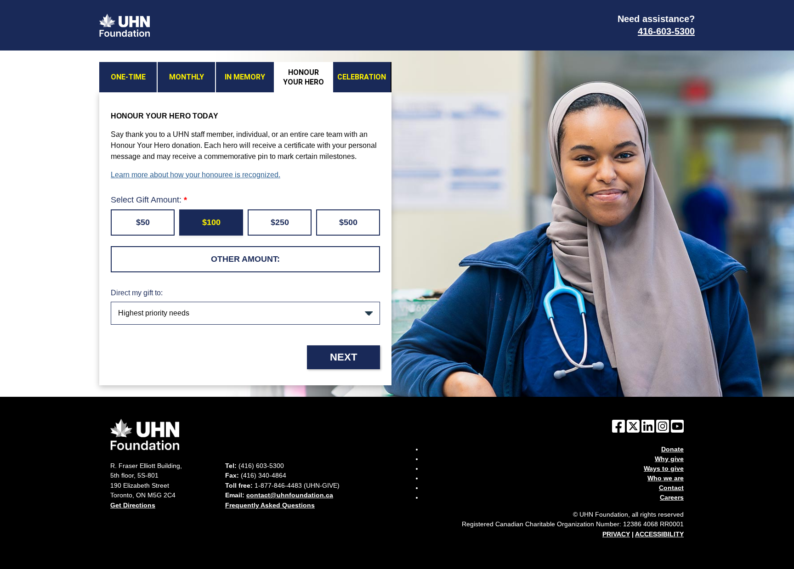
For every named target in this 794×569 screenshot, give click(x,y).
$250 (280, 222)
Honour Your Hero (303, 77)
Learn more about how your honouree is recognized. (195, 175)
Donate (672, 449)
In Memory (245, 77)
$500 (348, 222)
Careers (672, 497)
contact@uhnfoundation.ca (289, 495)
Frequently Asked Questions (270, 505)
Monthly (186, 77)
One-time (128, 77)
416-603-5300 (666, 31)
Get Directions (132, 505)
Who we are (665, 478)
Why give (669, 458)
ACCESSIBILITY (659, 534)
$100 (211, 222)
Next (343, 357)
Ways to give (664, 468)
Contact (671, 487)
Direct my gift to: (137, 293)
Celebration (361, 77)
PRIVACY (616, 534)
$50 (143, 222)
